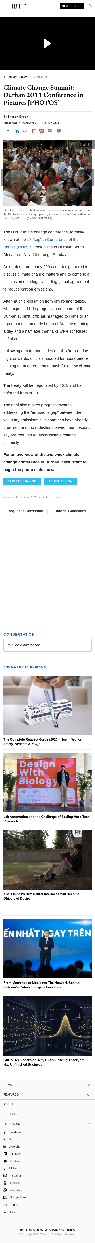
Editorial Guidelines (69, 511)
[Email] (50, 131)
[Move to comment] (59, 131)
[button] (89, 177)
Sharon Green (18, 117)
